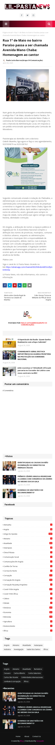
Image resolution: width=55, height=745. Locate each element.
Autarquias (28, 548)
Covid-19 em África (28, 594)
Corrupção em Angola (28, 580)
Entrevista (28, 617)
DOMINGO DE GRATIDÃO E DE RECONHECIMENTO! (30, 491)
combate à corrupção (12, 681)
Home (18, 736)
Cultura (28, 598)
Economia (28, 612)
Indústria (7, 649)
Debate (28, 603)
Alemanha (28, 525)
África (28, 630)
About (26, 736)
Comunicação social (28, 557)
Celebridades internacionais (32, 677)
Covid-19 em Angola (28, 589)
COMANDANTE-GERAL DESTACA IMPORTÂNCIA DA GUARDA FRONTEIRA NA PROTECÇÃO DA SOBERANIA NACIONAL (34, 355)
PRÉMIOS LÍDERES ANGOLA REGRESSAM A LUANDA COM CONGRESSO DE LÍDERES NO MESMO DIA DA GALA (35, 479)
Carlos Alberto (19, 673)
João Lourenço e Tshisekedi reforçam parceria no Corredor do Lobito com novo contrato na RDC (34, 370)
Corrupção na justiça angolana (28, 584)
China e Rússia (28, 552)
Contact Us (36, 736)
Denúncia (28, 607)
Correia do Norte (28, 571)
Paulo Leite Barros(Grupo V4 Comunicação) (24, 60)
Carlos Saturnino (34, 673)
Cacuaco (7, 673)
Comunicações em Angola (28, 561)
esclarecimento (28, 626)
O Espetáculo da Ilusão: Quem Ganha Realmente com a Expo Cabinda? (34, 340)
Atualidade (28, 543)
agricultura (28, 621)
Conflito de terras (28, 566)
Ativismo (28, 538)
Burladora (38, 669)
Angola (28, 529)
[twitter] (27, 15)
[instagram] (33, 15)
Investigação (18, 649)
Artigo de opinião (28, 534)
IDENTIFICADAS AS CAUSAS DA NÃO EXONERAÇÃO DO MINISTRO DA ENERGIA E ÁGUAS (33, 465)
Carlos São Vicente (11, 677)
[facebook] (22, 15)
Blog (21, 741)
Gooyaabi (40, 741)
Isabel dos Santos (33, 649)
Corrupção (28, 575)
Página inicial (7, 32)
